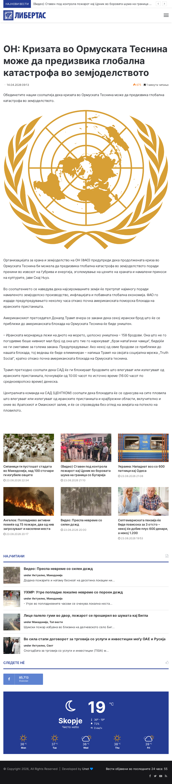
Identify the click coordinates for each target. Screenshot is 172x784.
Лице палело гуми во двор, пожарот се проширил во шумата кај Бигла (86, 616)
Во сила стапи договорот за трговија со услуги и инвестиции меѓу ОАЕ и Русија (95, 639)
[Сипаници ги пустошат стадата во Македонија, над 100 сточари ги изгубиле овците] (28, 448)
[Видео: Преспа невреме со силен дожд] (86, 501)
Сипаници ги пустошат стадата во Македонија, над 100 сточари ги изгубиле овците (28, 470)
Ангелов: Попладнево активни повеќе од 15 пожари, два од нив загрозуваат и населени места (28, 524)
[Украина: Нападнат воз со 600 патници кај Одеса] (143, 448)
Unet (85, 769)
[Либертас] (24, 15)
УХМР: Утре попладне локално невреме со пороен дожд (73, 592)
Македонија (54, 575)
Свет (50, 645)
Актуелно (38, 575)
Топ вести (56, 622)
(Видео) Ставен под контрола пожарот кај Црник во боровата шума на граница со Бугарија (99, 4)
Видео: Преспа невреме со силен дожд (58, 569)
